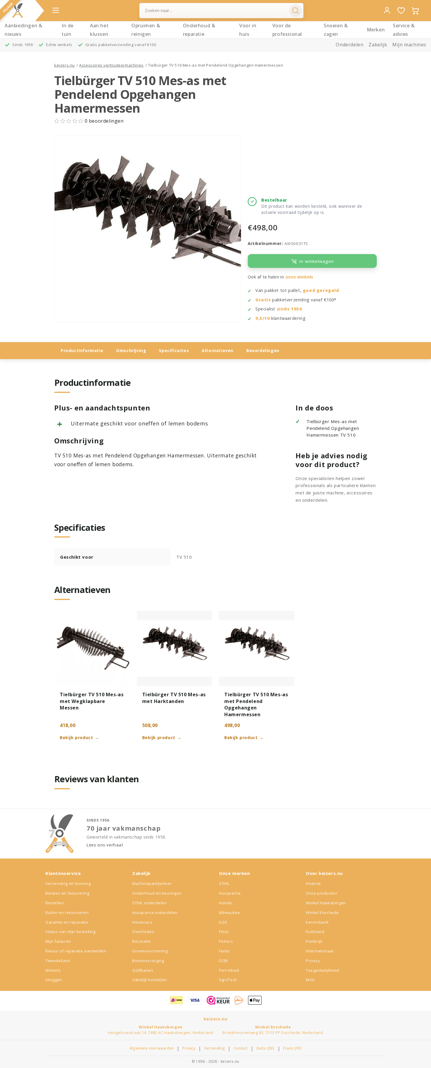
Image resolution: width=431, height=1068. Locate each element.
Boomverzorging (148, 960)
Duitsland (315, 931)
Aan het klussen (99, 29)
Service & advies (404, 29)
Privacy (313, 960)
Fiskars (226, 941)
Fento (224, 951)
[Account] (387, 10)
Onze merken (234, 873)
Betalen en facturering (67, 893)
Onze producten (321, 893)
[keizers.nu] (17, 10)
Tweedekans (57, 960)
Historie (313, 883)
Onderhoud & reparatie (199, 29)
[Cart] (415, 10)
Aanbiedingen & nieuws (23, 29)
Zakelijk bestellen (149, 979)
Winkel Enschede (322, 912)
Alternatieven (217, 350)
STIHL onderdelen (149, 902)
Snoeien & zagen (336, 29)
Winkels (53, 970)
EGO (223, 922)
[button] (69, 121)
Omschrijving (131, 350)
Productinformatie (82, 350)
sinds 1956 (289, 309)
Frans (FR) (292, 1048)
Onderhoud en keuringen (156, 893)
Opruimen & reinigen (145, 29)
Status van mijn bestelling (70, 931)
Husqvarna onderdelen (155, 912)
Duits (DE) (266, 1048)
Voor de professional (287, 29)
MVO (310, 979)
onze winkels (299, 277)
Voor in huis (247, 29)
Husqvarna (229, 893)
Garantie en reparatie (66, 922)
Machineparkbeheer (152, 883)
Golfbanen (142, 970)
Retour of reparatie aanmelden (75, 951)
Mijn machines (409, 44)
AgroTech (228, 979)
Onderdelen (349, 44)
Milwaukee (229, 912)
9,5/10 (262, 318)
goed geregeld (321, 290)
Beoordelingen (262, 350)
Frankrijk (314, 941)
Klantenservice (63, 873)
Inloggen (53, 979)
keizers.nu (64, 65)
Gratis (263, 300)
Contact (241, 1048)
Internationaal (319, 951)
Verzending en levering (68, 883)
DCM (223, 960)
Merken (376, 29)
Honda (225, 902)
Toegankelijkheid (322, 970)
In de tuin (68, 29)
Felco (224, 931)
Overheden (143, 931)
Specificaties (174, 350)
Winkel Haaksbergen (326, 902)
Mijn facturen (58, 941)
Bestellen (54, 902)
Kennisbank (317, 922)
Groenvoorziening (150, 951)
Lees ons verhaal (104, 845)
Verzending (214, 1048)
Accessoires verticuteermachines (111, 65)
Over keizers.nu (324, 873)
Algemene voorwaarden (152, 1048)
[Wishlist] (401, 10)
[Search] (295, 10)
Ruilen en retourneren (67, 912)
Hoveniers (142, 922)
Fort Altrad (229, 970)
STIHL (224, 883)
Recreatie (141, 941)
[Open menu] (55, 10)
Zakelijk (378, 44)
